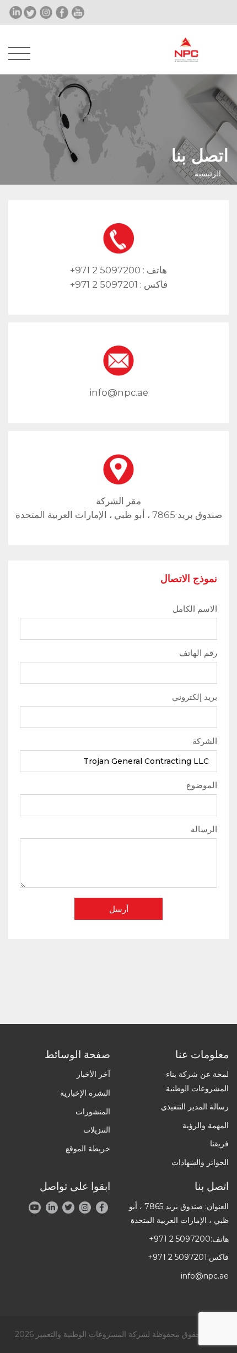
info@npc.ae (118, 392)
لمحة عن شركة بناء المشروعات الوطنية (197, 1081)
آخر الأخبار (93, 1074)
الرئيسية (208, 174)
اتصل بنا (212, 1186)
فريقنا (219, 1144)
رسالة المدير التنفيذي (195, 1107)
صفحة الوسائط (77, 1054)
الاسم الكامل (195, 608)
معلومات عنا (202, 1054)
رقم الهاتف (198, 653)
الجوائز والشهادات (200, 1162)
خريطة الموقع (88, 1148)
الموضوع (201, 785)
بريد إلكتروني (194, 697)
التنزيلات (96, 1130)
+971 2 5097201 (104, 284)
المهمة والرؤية (205, 1125)
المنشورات (93, 1112)
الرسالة (204, 829)
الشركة (204, 741)
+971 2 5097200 (105, 270)
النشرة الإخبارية (85, 1093)
